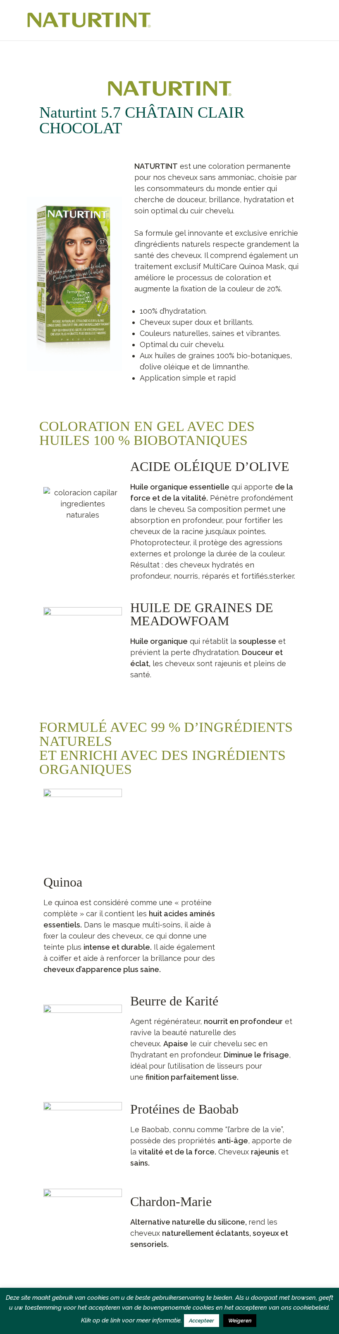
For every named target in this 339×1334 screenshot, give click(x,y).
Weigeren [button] (239, 1320)
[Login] (308, 20)
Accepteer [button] (201, 1320)
